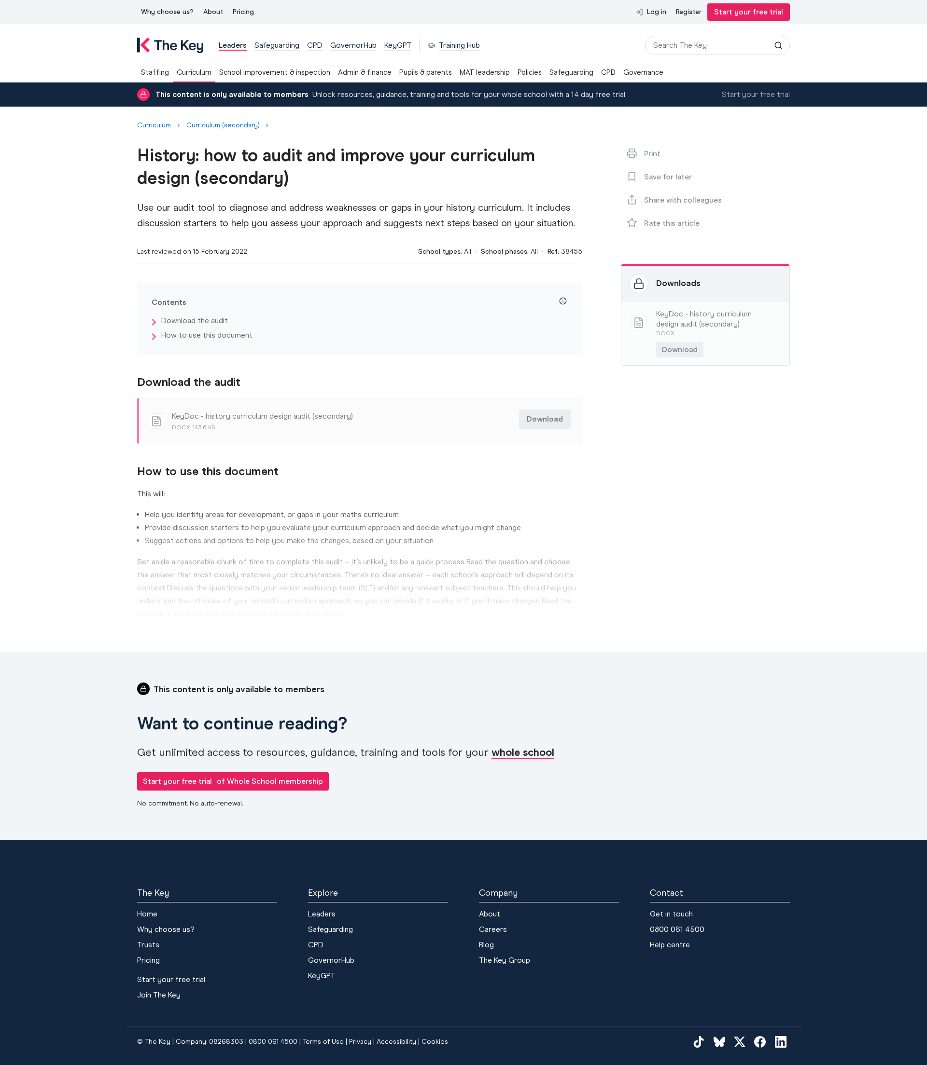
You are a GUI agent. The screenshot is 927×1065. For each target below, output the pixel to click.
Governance (643, 72)
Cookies (434, 1042)
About (213, 12)
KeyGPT (321, 975)
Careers (493, 929)
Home (147, 913)
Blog (486, 944)
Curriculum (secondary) (222, 125)
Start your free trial (748, 11)
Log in (656, 12)
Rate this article (672, 223)
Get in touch (671, 913)
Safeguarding (571, 72)
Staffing (155, 72)
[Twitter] (739, 1042)
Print (652, 153)
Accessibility (396, 1042)
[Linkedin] (780, 1042)
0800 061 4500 (677, 929)
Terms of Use (323, 1042)
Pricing (243, 12)
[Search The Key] (778, 45)
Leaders (322, 913)
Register (689, 12)
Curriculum (194, 72)
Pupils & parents (425, 72)
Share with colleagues (683, 200)
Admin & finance (365, 72)
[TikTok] (698, 1042)
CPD (608, 72)
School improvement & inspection (274, 72)
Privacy (360, 1042)
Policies (530, 72)
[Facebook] (760, 1042)
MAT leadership (485, 72)
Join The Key (159, 994)
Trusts (148, 944)
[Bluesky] (719, 1042)
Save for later (668, 176)
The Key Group (504, 960)
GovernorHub (331, 960)
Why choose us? (167, 12)
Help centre (670, 944)
